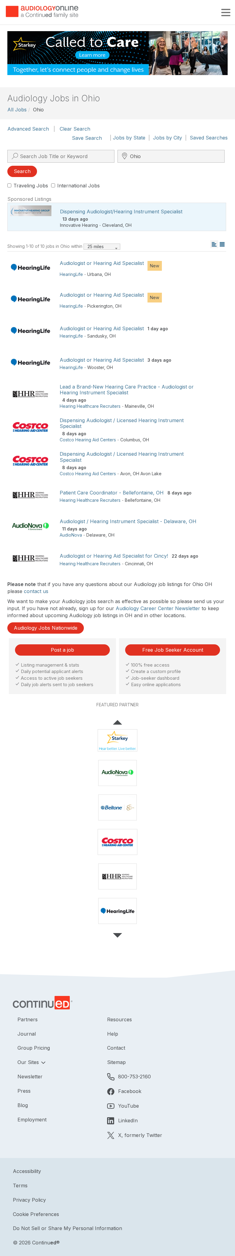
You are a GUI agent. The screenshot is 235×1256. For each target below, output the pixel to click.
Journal (26, 1034)
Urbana (94, 274)
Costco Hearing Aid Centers (88, 439)
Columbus (130, 439)
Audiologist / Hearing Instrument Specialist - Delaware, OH (128, 521)
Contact (116, 1048)
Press (24, 1091)
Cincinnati (134, 563)
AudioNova (71, 535)
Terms (20, 1185)
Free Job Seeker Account (172, 650)
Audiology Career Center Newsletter (158, 608)
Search (22, 171)
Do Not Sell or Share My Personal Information (67, 1228)
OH (128, 225)
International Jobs (78, 186)
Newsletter (30, 1076)
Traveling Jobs (30, 186)
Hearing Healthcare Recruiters (90, 406)
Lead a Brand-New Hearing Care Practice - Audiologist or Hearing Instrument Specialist (127, 390)
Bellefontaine (138, 500)
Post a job (62, 650)
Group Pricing (33, 1048)
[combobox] (102, 247)
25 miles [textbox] (96, 246)
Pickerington (100, 306)
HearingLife (71, 274)
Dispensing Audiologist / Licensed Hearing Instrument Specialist (122, 423)
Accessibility (27, 1171)
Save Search (87, 138)
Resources (119, 1019)
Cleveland (112, 225)
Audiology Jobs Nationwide (45, 628)
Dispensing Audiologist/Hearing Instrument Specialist (121, 211)
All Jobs (17, 110)
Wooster (95, 367)
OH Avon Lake (147, 473)
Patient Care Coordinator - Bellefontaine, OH (112, 493)
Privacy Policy (29, 1200)
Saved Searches (209, 138)
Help (112, 1034)
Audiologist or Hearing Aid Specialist (102, 263)
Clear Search (75, 129)
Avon (125, 473)
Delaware (96, 535)
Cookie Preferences (36, 1214)
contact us (36, 591)
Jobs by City (167, 138)
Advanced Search (28, 129)
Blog (22, 1105)
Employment (32, 1120)
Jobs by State (129, 138)
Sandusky (97, 335)
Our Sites (28, 1062)
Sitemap (116, 1062)
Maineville (135, 406)
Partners (27, 1019)
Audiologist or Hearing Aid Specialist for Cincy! (114, 556)
